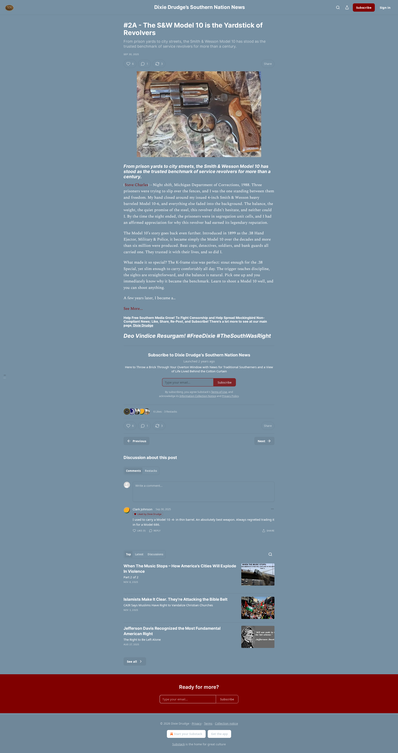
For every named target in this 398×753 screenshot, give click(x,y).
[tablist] (141, 471)
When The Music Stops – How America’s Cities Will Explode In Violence (180, 569)
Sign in (385, 7)
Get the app (219, 734)
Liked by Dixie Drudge (149, 514)
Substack (178, 744)
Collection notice (226, 723)
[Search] (338, 7)
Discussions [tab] (155, 554)
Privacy (196, 723)
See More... (133, 309)
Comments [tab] (133, 471)
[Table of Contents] (4, 377)
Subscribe (363, 7)
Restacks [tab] (151, 471)
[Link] (117, 171)
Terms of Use (219, 392)
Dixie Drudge (143, 325)
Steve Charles (136, 185)
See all (132, 661)
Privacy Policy (230, 396)
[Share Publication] (347, 7)
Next (261, 441)
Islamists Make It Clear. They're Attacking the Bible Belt (175, 599)
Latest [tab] (139, 554)
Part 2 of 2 (131, 577)
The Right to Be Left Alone (142, 639)
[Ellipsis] (272, 509)
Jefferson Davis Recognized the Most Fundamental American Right (172, 631)
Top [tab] (128, 554)
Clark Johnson (142, 509)
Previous (139, 441)
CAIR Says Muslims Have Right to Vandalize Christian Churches (168, 605)
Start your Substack (188, 734)
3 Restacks (170, 411)
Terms (208, 723)
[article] (199, 577)
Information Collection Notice (198, 396)
